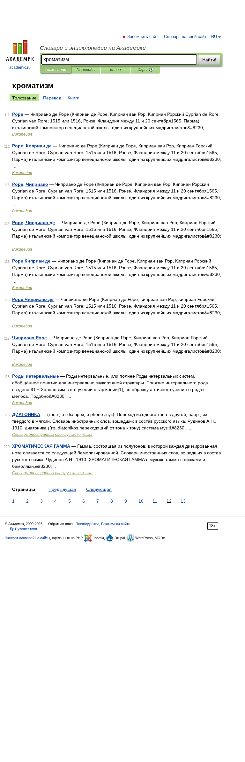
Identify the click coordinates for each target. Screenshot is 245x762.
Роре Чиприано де (33, 299)
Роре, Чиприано (30, 184)
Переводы (86, 69)
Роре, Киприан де (32, 145)
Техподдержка (87, 524)
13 (183, 501)
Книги (115, 69)
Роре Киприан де (31, 260)
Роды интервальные (35, 376)
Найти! (209, 59)
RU (214, 37)
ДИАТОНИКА (26, 414)
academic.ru (20, 67)
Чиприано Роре (29, 337)
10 (141, 501)
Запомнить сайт (143, 37)
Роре (17, 114)
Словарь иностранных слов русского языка (52, 434)
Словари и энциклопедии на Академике (93, 48)
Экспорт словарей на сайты (27, 538)
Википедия (22, 134)
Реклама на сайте (115, 524)
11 (154, 501)
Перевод (52, 97)
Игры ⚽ (145, 69)
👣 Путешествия (23, 529)
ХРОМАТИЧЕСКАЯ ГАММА (41, 446)
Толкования (55, 69)
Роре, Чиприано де (33, 222)
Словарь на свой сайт (185, 37)
